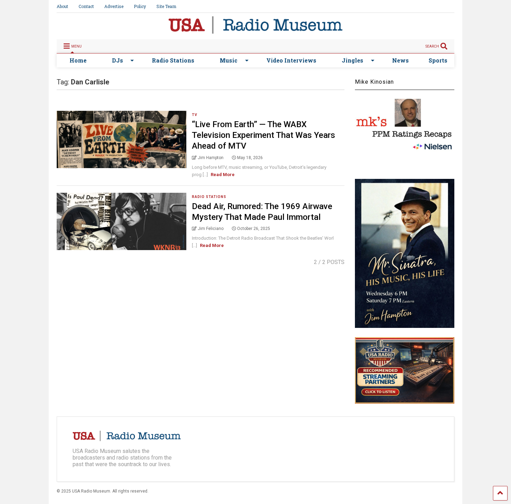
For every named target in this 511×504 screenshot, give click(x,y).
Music (228, 60)
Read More (223, 174)
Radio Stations (173, 60)
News (400, 60)
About (62, 6)
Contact (86, 6)
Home (78, 60)
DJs (117, 60)
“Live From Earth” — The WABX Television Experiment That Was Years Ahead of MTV (263, 135)
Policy (140, 6)
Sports (438, 60)
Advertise (113, 6)
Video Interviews (291, 60)
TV (194, 115)
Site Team (166, 6)
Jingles (352, 60)
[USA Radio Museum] (255, 30)
